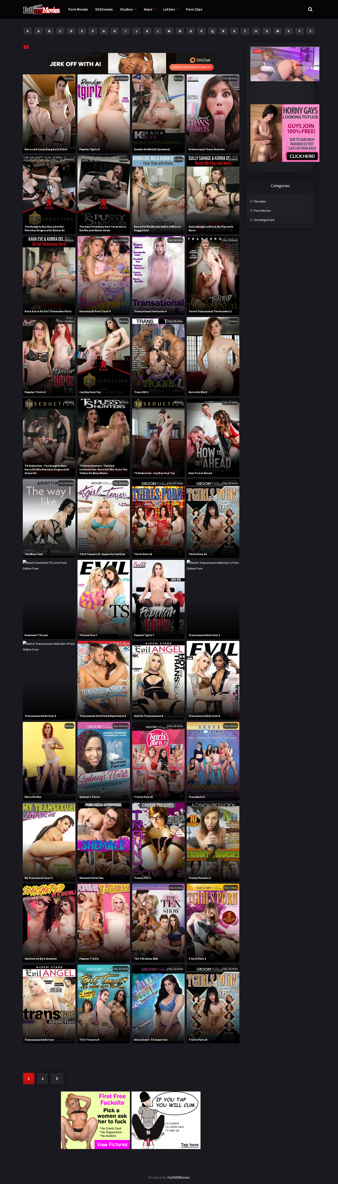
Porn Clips (194, 9)
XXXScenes (104, 9)
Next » (57, 1078)
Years (148, 9)
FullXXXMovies (178, 1177)
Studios (126, 9)
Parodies (260, 201)
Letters (169, 9)
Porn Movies (78, 9)
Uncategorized (264, 220)
